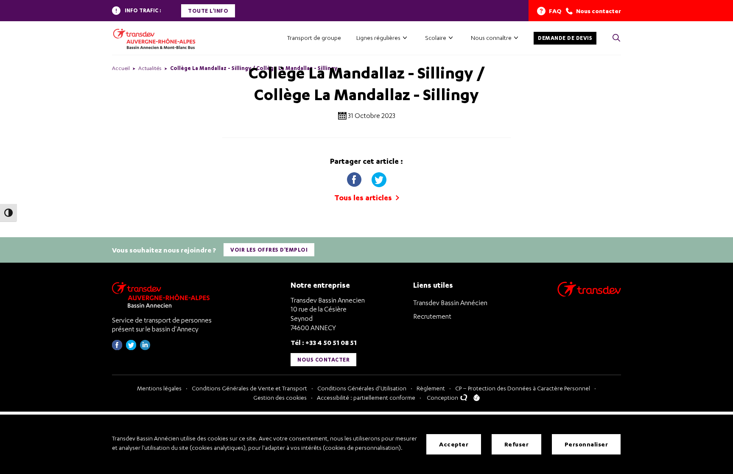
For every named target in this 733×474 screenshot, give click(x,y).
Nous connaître (491, 37)
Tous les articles (364, 197)
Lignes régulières (378, 37)
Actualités (150, 68)
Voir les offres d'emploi (269, 250)
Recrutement (432, 316)
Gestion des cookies (280, 397)
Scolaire (435, 37)
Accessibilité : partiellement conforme (366, 397)
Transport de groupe (314, 37)
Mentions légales (159, 388)
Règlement (431, 388)
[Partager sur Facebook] (355, 177)
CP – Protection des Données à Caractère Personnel (522, 388)
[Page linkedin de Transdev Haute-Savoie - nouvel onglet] (145, 347)
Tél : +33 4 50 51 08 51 (324, 342)
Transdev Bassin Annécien (450, 302)
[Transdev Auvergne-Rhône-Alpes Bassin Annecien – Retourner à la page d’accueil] (163, 295)
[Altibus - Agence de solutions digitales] (476, 397)
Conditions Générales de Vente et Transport (249, 388)
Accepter (453, 444)
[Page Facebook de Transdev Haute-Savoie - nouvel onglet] (117, 347)
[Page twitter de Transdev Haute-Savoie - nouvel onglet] (131, 347)
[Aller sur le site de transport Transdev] (589, 294)
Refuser (516, 444)
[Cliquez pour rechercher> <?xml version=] (616, 38)
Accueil (121, 68)
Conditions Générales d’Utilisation (361, 388)
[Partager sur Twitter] (378, 177)
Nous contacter (323, 359)
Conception (443, 397)
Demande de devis (565, 38)
